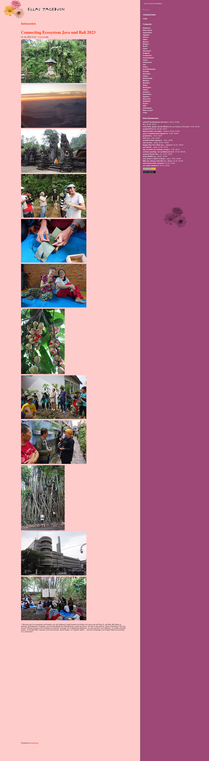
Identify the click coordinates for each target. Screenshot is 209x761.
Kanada (146, 71)
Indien (145, 60)
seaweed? (147, 129)
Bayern (146, 42)
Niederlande (148, 78)
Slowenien (147, 94)
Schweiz (146, 92)
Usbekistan (147, 108)
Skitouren (147, 28)
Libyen (145, 76)
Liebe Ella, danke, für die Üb (154, 127)
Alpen (145, 39)
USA (144, 106)
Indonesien (28, 23)
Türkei (145, 90)
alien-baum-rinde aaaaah (153, 163)
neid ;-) (145, 138)
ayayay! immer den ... (151, 154)
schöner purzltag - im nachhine (155, 152)
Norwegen (147, 87)
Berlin (145, 46)
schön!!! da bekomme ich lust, (155, 122)
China (145, 48)
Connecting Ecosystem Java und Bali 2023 (58, 32)
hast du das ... (148, 143)
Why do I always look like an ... (155, 161)
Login (145, 18)
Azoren (145, 37)
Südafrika (147, 101)
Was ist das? (148, 110)
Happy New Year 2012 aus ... (154, 145)
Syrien (145, 103)
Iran (144, 64)
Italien (145, 67)
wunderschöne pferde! (152, 140)
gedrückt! (146, 136)
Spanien (146, 96)
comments (42, 37)
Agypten (146, 35)
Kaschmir (147, 74)
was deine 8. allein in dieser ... (155, 159)
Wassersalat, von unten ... (153, 131)
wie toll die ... (148, 147)
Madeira (146, 80)
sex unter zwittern (150, 165)
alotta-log (34, 743)
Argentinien (147, 32)
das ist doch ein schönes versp (155, 149)
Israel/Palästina (149, 69)
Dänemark (147, 51)
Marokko (146, 83)
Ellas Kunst (147, 30)
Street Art (146, 99)
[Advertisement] (59, 638)
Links (145, 112)
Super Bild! (147, 156)
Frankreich (147, 55)
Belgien (146, 44)
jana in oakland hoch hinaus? (154, 133)
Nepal (145, 85)
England (146, 53)
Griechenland (148, 58)
